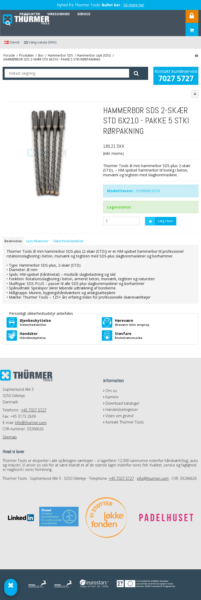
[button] (195, 94)
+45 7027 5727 (33, 410)
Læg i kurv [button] (165, 221)
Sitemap (10, 436)
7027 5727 (176, 78)
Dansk (14, 42)
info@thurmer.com (153, 478)
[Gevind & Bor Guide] (10, 587)
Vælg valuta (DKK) (42, 42)
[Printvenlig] (196, 55)
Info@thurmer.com (31, 422)
